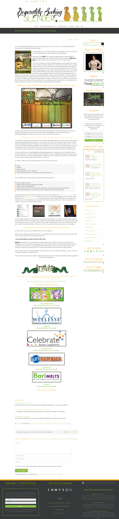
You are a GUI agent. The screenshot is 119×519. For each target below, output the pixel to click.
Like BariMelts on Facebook (46, 386)
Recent (99, 151)
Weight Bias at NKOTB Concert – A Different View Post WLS (96, 175)
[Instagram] (100, 251)
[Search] (81, 26)
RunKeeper (69, 195)
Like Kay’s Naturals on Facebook (47, 369)
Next (75, 39)
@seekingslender (94, 270)
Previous (70, 39)
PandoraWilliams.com (98, 494)
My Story (32, 423)
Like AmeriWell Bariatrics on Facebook (46, 305)
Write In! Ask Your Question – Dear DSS (59, 503)
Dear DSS (88, 220)
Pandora (19, 423)
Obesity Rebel (89, 227)
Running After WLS (90, 234)
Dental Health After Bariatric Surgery (96, 165)
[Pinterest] (94, 251)
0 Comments (67, 423)
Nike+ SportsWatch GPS (30, 198)
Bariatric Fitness (39, 423)
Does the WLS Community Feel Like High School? (96, 185)
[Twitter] (88, 251)
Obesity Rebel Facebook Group (98, 511)
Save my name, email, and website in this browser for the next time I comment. (39, 466)
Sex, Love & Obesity (90, 237)
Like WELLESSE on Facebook (46, 328)
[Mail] (103, 251)
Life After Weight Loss (58, 423)
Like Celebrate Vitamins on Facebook (47, 350)
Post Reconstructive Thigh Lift (95, 156)
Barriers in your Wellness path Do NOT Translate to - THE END (32, 410)
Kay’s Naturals (46, 367)
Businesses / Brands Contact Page (59, 506)
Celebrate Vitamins (46, 348)
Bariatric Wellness (48, 423)
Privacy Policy (60, 509)
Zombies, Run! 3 (29, 196)
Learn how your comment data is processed (49, 474)
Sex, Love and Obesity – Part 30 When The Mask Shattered (96, 195)
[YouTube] (91, 251)
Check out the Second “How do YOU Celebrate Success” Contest (46, 281)
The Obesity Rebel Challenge (23, 403)
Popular (89, 151)
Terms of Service (59, 513)
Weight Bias (88, 241)
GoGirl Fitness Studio (98, 502)
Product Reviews (90, 230)
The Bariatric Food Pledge (22, 416)
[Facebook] (85, 251)
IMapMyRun (62, 195)
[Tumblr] (97, 251)
